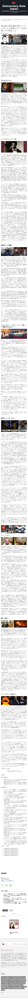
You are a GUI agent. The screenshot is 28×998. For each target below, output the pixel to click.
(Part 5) (16, 853)
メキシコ (6, 988)
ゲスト (19, 976)
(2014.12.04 (23, 841)
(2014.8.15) (16, 781)
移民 (17, 988)
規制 (13, 980)
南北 (15, 988)
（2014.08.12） (10, 792)
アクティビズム (18, 981)
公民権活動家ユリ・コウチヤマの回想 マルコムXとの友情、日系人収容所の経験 (15, 900)
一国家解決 (3, 978)
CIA (20, 986)
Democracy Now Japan (14, 7)
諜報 (25, 986)
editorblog (3, 873)
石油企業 (23, 978)
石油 (2, 981)
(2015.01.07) (22, 844)
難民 (20, 988)
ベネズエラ (17, 980)
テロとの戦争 (11, 988)
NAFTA (2, 988)
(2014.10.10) (6, 823)
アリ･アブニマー (10, 976)
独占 (12, 983)
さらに (13, 913)
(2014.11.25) (6, 831)
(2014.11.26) (23, 838)
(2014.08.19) (6, 803)
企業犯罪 (2, 986)
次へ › (11, 910)
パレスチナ (23, 976)
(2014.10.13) (7, 827)
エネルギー (11, 978)
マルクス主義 (3, 980)
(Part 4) (16, 852)
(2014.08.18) (16, 795)
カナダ (23, 986)
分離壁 (7, 978)
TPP (20, 983)
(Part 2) (16, 849)
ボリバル (16, 986)
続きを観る (3, 916)
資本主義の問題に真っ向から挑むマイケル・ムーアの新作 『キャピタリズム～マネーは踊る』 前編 (15, 903)
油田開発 (15, 978)
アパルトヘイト (4, 976)
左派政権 (24, 980)
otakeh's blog (10, 19)
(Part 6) (16, 855)
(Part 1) (16, 848)
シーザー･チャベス (11, 986)
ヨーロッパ (12, 981)
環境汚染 (19, 978)
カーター (15, 976)
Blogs (5, 19)
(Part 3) (16, 851)
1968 (5, 981)
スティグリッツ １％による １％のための (12, 898)
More (2, 992)
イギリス (8, 981)
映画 (6, 986)
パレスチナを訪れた (20, 746)
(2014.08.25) (12, 807)
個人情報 (23, 983)
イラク (23, 988)
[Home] (14, 2)
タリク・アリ (9, 980)
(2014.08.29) (18, 819)
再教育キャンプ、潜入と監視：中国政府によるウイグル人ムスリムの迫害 (15, 896)
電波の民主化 (16, 983)
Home (2, 19)
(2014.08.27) (6, 816)
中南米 (21, 980)
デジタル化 (23, 981)
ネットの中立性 (4, 983)
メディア (9, 983)
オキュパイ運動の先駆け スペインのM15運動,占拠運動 (15, 893)
